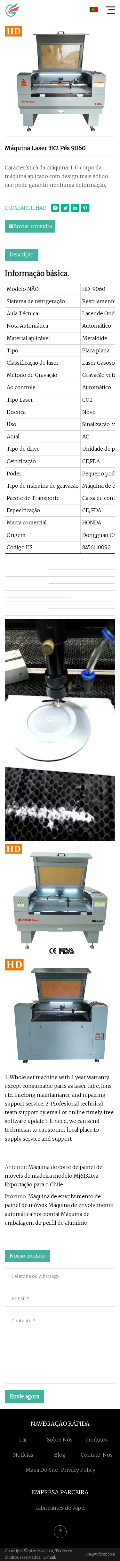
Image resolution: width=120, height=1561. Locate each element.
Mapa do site (42, 1470)
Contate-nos (97, 1454)
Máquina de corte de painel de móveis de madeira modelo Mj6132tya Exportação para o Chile (53, 1176)
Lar (23, 1439)
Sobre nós (60, 1439)
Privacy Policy (78, 1470)
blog (60, 1454)
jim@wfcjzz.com (100, 1554)
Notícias (23, 1454)
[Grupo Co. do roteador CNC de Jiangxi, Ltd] (12, 9)
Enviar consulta (32, 226)
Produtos (96, 1439)
